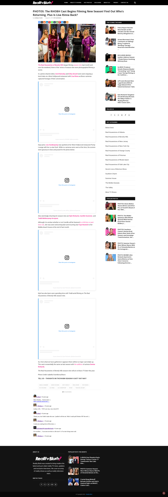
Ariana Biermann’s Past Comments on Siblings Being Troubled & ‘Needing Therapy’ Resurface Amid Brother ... (126, 44)
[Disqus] (67, 416)
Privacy (115, 2)
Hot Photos (88, 2)
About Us (107, 2)
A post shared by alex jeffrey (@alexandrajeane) (67, 210)
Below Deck (109, 128)
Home (66, 2)
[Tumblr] (54, 22)
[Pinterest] (49, 22)
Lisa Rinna (52, 387)
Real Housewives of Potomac (115, 155)
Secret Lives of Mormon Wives (116, 169)
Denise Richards (55, 385)
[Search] (134, 2)
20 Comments (57, 18)
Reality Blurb (89, 494)
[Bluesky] (62, 22)
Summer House (110, 178)
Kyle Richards (42, 387)
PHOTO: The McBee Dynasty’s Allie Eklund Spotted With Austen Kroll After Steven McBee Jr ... (125, 219)
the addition (78, 364)
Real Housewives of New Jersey (116, 141)
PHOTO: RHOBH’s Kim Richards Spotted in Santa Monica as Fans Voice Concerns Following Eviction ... (125, 259)
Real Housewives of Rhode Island (117, 160)
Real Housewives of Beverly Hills (116, 137)
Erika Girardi (76, 385)
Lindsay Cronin (38, 18)
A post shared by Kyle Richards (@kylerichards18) (67, 287)
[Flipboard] (60, 22)
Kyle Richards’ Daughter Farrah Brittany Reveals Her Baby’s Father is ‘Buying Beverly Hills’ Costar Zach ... (126, 99)
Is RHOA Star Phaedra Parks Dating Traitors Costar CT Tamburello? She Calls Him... (90, 460)
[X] (42, 22)
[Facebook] (39, 22)
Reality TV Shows (75, 2)
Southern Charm (111, 174)
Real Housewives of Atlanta (115, 132)
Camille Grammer (43, 385)
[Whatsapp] (52, 22)
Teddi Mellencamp (80, 387)
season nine (78, 65)
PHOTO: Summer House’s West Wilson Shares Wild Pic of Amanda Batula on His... (90, 471)
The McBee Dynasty (112, 183)
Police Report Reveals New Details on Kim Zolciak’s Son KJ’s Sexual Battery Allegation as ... (126, 30)
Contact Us (124, 2)
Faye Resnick (85, 385)
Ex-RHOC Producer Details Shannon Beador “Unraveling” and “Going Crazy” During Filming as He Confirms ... (126, 71)
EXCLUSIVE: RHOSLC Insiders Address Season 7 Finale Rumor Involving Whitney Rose (126, 58)
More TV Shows (110, 192)
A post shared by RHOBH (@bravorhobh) (66, 139)
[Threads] (65, 22)
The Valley (109, 187)
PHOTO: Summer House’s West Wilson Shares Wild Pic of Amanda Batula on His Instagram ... (126, 246)
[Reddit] (44, 22)
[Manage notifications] (163, 493)
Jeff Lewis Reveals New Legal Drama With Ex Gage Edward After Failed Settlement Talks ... (126, 85)
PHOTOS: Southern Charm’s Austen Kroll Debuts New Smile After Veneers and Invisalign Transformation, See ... (126, 233)
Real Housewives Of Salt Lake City (117, 164)
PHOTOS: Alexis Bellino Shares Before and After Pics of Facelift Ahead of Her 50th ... (126, 207)
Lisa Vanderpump (61, 387)
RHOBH (70, 387)
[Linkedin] (47, 22)
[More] (67, 22)
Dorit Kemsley (66, 385)
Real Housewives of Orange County (117, 151)
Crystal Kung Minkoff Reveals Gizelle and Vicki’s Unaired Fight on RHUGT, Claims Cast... (89, 482)
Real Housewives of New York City (117, 146)
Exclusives (97, 2)
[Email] (57, 22)
